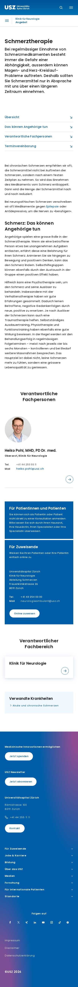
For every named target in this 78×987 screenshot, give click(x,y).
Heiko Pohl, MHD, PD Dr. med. (31, 450)
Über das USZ (14, 869)
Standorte (12, 896)
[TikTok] (60, 923)
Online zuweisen (24, 613)
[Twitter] (18, 923)
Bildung (10, 862)
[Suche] (61, 7)
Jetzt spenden (18, 756)
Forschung (12, 883)
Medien (10, 876)
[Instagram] (51, 923)
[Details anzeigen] (69, 479)
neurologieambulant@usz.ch (40, 601)
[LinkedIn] (35, 923)
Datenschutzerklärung (20, 955)
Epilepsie (52, 206)
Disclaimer (12, 948)
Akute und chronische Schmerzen (36, 705)
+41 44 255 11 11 (20, 817)
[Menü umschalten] (71, 7)
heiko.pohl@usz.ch (30, 469)
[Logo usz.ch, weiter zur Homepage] (17, 8)
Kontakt (14, 828)
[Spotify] (67, 923)
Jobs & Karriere (15, 855)
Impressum (12, 940)
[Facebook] (10, 923)
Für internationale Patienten (24, 889)
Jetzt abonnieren (20, 781)
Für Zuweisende (15, 848)
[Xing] (26, 923)
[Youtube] (43, 923)
